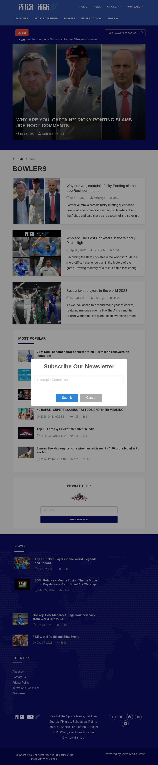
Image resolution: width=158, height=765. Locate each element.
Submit (67, 397)
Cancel (91, 397)
